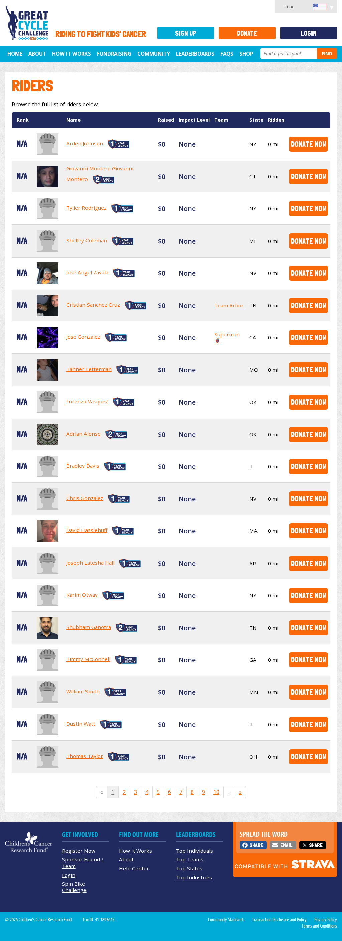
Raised (166, 120)
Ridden (276, 120)
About (37, 53)
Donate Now (308, 143)
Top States (189, 868)
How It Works (71, 53)
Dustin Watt (80, 723)
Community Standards (226, 920)
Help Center (134, 868)
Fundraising (114, 53)
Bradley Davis (82, 465)
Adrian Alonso (83, 433)
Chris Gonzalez (84, 498)
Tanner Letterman (89, 369)
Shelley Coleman (86, 240)
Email (286, 845)
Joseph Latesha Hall (90, 562)
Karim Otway (82, 594)
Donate (247, 33)
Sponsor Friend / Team (82, 862)
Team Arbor (229, 305)
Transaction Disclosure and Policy (279, 920)
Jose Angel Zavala (87, 272)
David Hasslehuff (86, 530)
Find (327, 53)
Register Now (78, 850)
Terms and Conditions (319, 926)
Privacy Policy (325, 920)
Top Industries (194, 877)
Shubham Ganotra (88, 627)
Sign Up (185, 33)
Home (14, 53)
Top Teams (189, 859)
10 (216, 792)
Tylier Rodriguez (86, 207)
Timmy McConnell (88, 659)
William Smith (83, 691)
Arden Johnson (84, 143)
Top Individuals (194, 850)
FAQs (226, 53)
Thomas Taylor (84, 756)
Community (153, 53)
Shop (246, 53)
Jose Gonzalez (83, 336)
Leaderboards (195, 53)
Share (256, 845)
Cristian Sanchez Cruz (93, 304)
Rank (23, 120)
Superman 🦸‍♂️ (227, 337)
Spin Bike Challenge (74, 886)
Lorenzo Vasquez (87, 401)
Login (309, 33)
